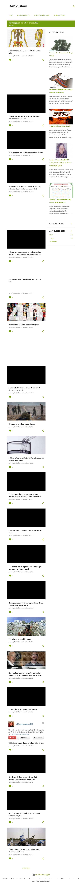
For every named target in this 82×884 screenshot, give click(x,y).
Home (10, 15)
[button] (43, 60)
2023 (51, 235)
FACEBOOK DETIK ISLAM (41, 15)
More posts (26, 868)
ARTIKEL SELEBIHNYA (23, 15)
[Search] (74, 6)
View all (11, 25)
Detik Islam (18, 6)
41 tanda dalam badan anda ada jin (60, 126)
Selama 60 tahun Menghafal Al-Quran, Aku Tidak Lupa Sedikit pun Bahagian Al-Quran (60, 162)
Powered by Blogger (42, 875)
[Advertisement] (25, 79)
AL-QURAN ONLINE (59, 15)
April (52, 238)
